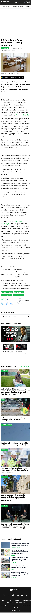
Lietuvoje (5, 48)
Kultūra (4, 370)
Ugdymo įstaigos (18, 292)
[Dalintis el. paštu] (11, 303)
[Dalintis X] (11, 299)
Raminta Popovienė (6, 295)
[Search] (24, 2)
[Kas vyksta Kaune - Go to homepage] (15, 590)
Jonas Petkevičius (23, 115)
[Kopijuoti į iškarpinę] (6, 303)
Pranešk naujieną (17, 6)
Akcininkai (10, 602)
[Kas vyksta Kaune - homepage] (7, 2)
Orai (3, 399)
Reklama (10, 600)
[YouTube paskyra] (22, 595)
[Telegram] (2, 303)
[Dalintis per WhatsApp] (2, 299)
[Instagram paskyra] (13, 595)
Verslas (4, 450)
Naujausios (6, 6)
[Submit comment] (28, 316)
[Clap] (20, 301)
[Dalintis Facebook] (6, 299)
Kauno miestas (7, 424)
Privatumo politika (20, 602)
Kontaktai (2, 600)
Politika (4, 477)
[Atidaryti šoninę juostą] (1, 7)
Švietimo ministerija (6, 292)
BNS (21, 48)
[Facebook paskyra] (9, 595)
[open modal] (29, 2)
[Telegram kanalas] (27, 595)
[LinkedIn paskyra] (18, 595)
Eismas (13, 555)
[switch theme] (27, 2)
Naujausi (17, 600)
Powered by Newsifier (15, 610)
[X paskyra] (4, 595)
